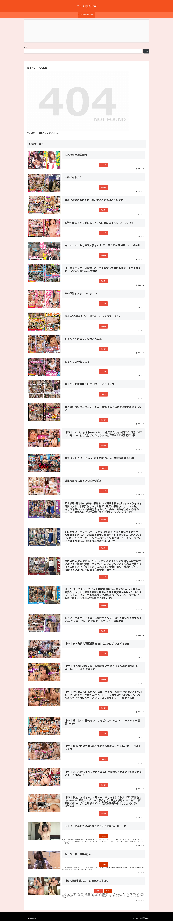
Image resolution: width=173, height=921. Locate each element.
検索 (25, 47)
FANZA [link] (103, 165)
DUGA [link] (103, 836)
